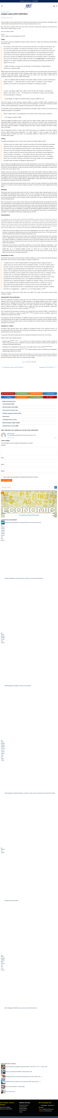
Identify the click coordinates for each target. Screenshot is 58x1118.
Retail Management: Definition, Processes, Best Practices (18, 685)
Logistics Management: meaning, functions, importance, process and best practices (24, 578)
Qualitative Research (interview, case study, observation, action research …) (23, 1081)
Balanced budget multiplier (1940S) (11, 422)
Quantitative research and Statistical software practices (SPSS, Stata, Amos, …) (23, 1076)
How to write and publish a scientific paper (15, 1086)
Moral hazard (6, 416)
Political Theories (23, 1108)
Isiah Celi (9, 433)
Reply (55, 437)
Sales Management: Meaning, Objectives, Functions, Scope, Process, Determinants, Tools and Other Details (30, 793)
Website (3, 471)
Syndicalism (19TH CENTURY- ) (47, 367)
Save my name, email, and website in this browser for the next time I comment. (20, 477)
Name (2, 457)
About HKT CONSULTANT (6, 1109)
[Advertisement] (29, 380)
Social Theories (22, 1106)
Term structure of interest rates (10, 410)
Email (2, 464)
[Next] (56, 503)
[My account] (54, 6)
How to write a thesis (10, 1091)
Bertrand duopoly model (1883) (10, 407)
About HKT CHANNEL (5, 1107)
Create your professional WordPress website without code (18, 1071)
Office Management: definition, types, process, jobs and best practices (21, 1008)
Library (20, 1111)
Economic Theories (23, 1105)
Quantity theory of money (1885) (10, 425)
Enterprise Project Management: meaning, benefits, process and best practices (23, 522)
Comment (3, 445)
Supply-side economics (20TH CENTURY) (13, 367)
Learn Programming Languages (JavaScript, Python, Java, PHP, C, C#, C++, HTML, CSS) (26, 1066)
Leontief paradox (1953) (8, 404)
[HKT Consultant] (29, 6)
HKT (12, 17)
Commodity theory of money (10, 419)
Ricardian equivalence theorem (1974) (12, 413)
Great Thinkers (22, 1110)
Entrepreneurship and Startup (11, 900)
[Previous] (2, 503)
